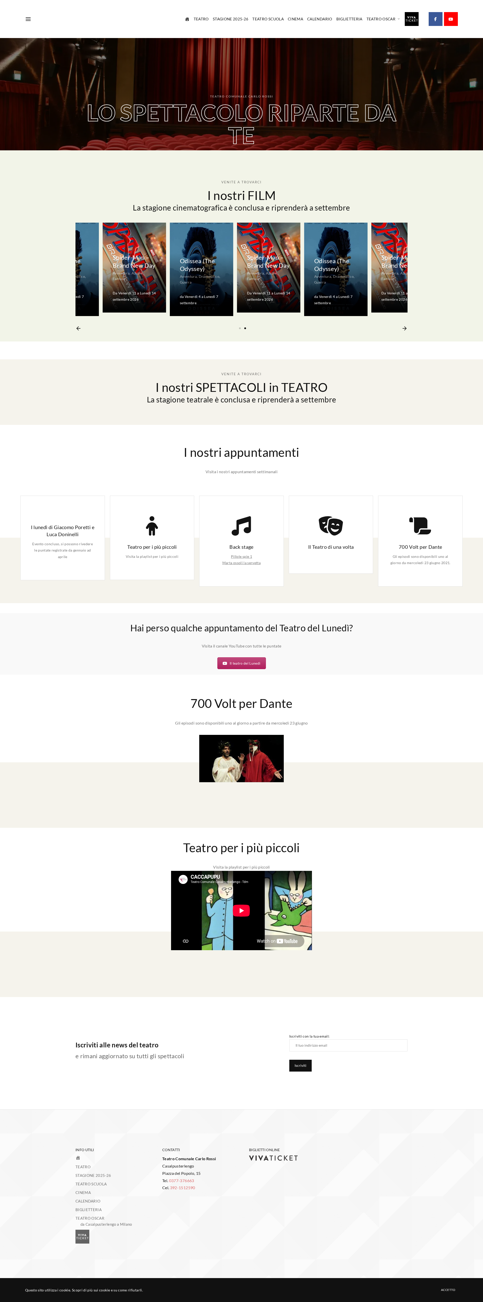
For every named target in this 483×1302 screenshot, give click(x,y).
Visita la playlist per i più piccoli (152, 556)
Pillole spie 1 (241, 556)
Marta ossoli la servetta (241, 563)
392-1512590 (182, 1187)
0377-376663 (181, 1180)
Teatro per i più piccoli (152, 547)
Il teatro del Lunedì (245, 663)
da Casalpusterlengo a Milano (106, 1224)
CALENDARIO (319, 19)
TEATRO (201, 19)
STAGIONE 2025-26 (231, 19)
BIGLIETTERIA (349, 19)
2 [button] (245, 328)
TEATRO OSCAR (381, 19)
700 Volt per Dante (420, 547)
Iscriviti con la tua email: (309, 1036)
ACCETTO (448, 1290)
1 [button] (240, 328)
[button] (78, 328)
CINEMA (295, 19)
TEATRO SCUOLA (268, 19)
